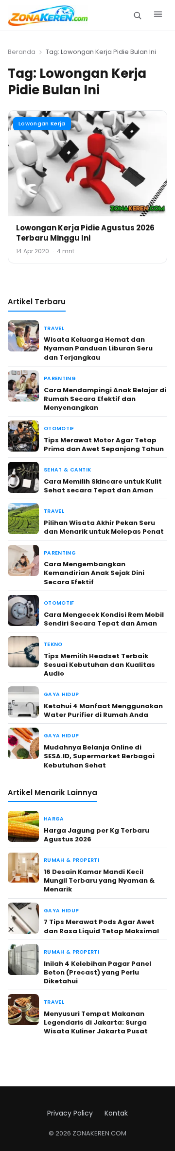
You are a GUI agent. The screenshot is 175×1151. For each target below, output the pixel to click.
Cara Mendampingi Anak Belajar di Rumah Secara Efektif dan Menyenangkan (105, 398)
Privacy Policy (70, 1113)
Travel (54, 328)
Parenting (60, 378)
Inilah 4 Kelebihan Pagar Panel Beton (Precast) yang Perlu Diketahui (97, 972)
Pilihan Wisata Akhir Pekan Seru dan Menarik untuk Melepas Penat (104, 527)
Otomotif (59, 428)
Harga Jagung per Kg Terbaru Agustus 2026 (96, 835)
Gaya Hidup (61, 694)
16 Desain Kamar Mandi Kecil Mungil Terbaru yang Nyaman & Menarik (99, 880)
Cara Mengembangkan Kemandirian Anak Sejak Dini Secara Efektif (94, 572)
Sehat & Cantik (67, 469)
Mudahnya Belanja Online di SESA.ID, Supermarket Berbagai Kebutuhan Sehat (99, 756)
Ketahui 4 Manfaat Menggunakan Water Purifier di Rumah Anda (103, 710)
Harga (54, 818)
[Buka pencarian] (137, 15)
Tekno (53, 644)
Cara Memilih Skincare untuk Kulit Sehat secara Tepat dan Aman (103, 486)
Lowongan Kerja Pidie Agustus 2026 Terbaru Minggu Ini (85, 233)
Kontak (116, 1113)
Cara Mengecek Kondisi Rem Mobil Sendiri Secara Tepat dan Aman (104, 619)
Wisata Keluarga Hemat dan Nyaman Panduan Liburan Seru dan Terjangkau (98, 348)
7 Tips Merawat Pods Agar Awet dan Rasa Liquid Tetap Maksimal (101, 926)
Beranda (21, 51)
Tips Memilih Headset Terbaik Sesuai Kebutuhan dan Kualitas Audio (99, 664)
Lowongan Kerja (42, 123)
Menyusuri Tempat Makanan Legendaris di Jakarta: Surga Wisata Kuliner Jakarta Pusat (96, 1022)
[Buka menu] (158, 15)
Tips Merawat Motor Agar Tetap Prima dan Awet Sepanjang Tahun (104, 444)
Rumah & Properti (71, 860)
